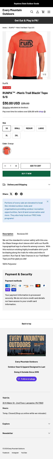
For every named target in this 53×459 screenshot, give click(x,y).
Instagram (15, 453)
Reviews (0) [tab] (22, 233)
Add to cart (35, 166)
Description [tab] (8, 233)
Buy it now (26, 173)
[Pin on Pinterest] (21, 194)
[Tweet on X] (11, 194)
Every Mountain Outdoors (16, 448)
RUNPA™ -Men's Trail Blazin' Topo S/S (21, 27)
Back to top (26, 324)
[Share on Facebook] (16, 194)
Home (5, 27)
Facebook (6, 453)
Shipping (6, 107)
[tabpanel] (26, 252)
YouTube (24, 453)
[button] (43, 12)
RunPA (5, 83)
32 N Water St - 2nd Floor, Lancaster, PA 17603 (23, 403)
